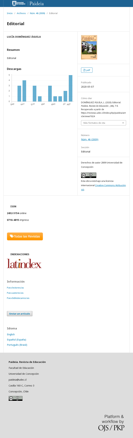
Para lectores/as (15, 287)
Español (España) (16, 339)
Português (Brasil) (17, 344)
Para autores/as (15, 292)
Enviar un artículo (19, 313)
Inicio (10, 13)
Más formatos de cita (94, 122)
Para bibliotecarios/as (18, 298)
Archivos (21, 13)
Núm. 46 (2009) (37, 13)
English (11, 334)
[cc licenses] (16, 400)
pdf (88, 70)
